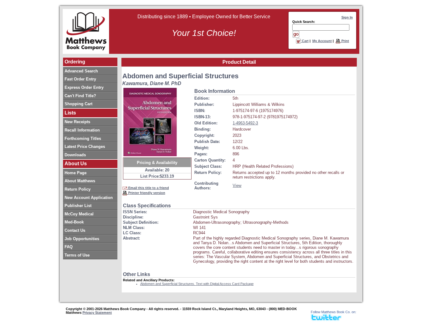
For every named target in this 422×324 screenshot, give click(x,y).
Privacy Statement (97, 312)
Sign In (347, 17)
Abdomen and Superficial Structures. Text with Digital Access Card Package (197, 284)
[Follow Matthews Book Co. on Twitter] (326, 319)
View (237, 185)
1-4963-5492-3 (245, 123)
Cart (305, 41)
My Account (322, 41)
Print (344, 41)
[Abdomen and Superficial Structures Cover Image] (150, 122)
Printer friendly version (146, 193)
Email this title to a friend (148, 188)
